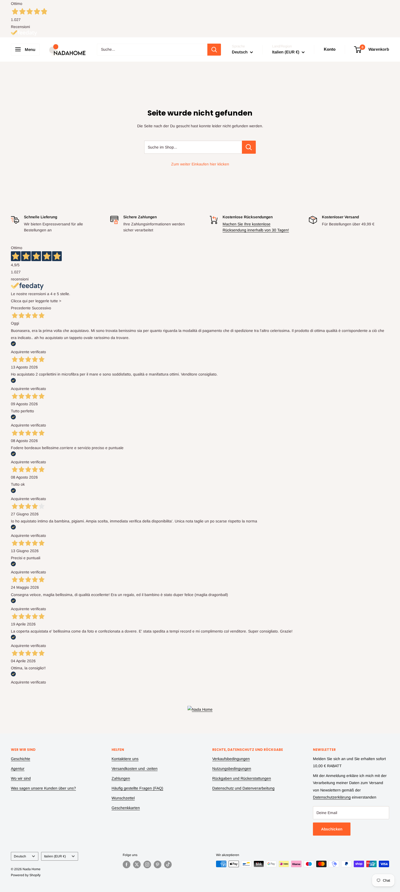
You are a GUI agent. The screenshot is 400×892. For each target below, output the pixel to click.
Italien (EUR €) (55, 856)
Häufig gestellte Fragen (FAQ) (137, 788)
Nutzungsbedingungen (231, 768)
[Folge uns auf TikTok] (168, 864)
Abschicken (331, 829)
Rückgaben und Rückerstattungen (241, 778)
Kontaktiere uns (125, 759)
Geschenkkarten (126, 808)
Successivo (41, 308)
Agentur (17, 768)
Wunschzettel (123, 798)
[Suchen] (214, 50)
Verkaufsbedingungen (231, 759)
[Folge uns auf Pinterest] (157, 864)
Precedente (21, 308)
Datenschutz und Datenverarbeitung (243, 788)
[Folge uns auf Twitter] (137, 864)
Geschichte (20, 759)
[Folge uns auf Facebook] (126, 864)
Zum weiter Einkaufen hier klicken (200, 164)
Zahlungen (121, 778)
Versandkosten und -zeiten (135, 768)
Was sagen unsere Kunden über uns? (43, 788)
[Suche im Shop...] (249, 147)
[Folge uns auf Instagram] (147, 864)
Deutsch (20, 856)
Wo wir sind (21, 778)
